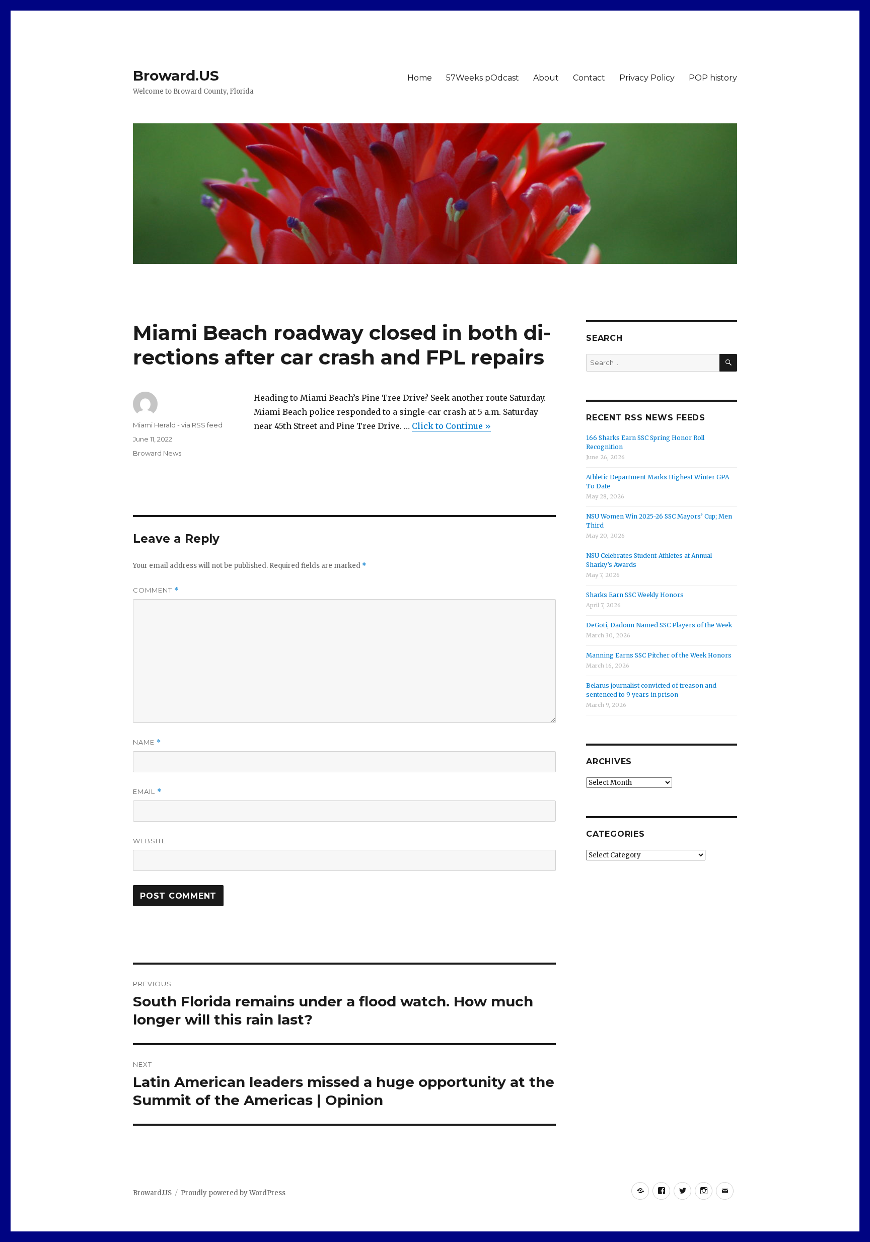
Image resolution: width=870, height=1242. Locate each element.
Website (149, 841)
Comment (156, 590)
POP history (713, 78)
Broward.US (176, 75)
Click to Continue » (451, 426)
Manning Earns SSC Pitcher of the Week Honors (659, 655)
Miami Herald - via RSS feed (178, 425)
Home (419, 78)
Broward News (157, 453)
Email (147, 791)
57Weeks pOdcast (482, 78)
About (546, 78)
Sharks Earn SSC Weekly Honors (635, 595)
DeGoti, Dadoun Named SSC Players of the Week (659, 625)
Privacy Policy (647, 78)
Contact (589, 78)
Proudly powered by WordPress (233, 1193)
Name (147, 742)
